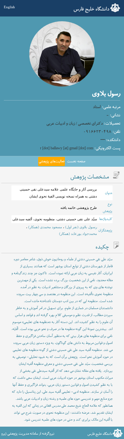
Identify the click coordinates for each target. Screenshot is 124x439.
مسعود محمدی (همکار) (44, 227)
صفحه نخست (76, 161)
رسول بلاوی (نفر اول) (80, 227)
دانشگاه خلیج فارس (91, 9)
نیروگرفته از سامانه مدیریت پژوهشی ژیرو (27, 433)
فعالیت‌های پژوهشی (51, 161)
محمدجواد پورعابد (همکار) (78, 234)
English (9, 7)
